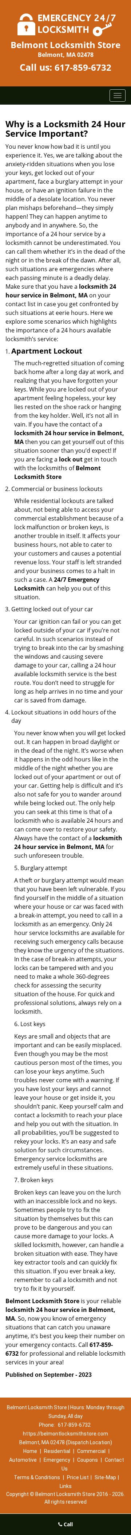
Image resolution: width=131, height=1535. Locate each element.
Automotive (23, 1460)
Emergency (57, 1460)
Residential (57, 1451)
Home (30, 1451)
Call (67, 1524)
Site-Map (105, 1477)
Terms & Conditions (37, 1477)
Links (66, 1486)
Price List (78, 1477)
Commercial (91, 1451)
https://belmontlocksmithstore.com (65, 1434)
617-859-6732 (83, 67)
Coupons (87, 1460)
